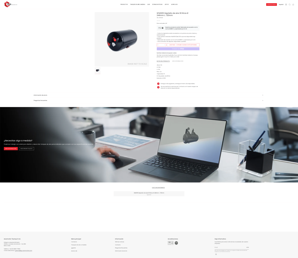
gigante (73, 248)
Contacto (118, 245)
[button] (124, 4)
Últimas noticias (119, 242)
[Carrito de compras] (293, 4)
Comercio (74, 242)
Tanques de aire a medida (78, 245)
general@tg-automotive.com (23, 250)
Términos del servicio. (225, 251)
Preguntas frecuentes (40, 100)
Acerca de (74, 251)
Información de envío (40, 95)
